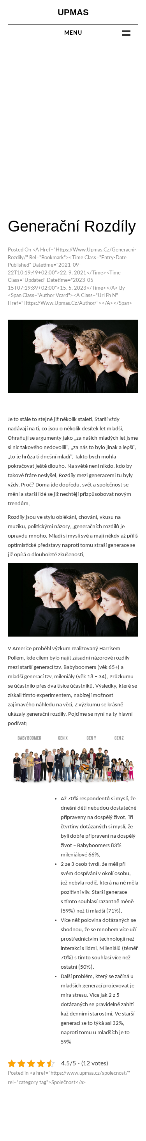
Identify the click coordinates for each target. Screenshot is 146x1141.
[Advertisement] (73, 129)
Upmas (73, 12)
